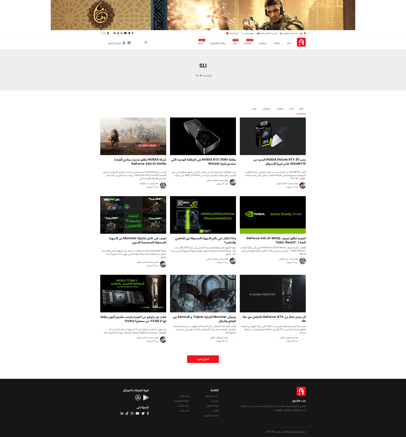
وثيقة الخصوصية (181, 400)
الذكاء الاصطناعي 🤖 (288, 33)
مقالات (276, 43)
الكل (301, 108)
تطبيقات (247, 42)
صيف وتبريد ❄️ (247, 33)
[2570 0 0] (133, 215)
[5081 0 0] (203, 215)
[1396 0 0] (273, 293)
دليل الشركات (183, 405)
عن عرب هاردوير (212, 395)
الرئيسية (207, 75)
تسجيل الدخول (114, 43)
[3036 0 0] (133, 136)
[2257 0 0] (273, 215)
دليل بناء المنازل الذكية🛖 (267, 33)
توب (234, 42)
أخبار (289, 43)
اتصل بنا (215, 400)
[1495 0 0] (273, 136)
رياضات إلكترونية (218, 43)
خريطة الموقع (212, 405)
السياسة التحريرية (211, 415)
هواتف (216, 410)
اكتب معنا (184, 410)
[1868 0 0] (133, 293)
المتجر (200, 42)
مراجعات (262, 43)
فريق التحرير (184, 395)
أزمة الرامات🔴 (232, 33)
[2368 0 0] (203, 136)
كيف (254, 108)
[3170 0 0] (203, 293)
